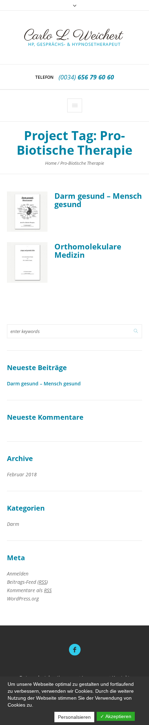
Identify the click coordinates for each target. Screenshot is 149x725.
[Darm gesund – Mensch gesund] (27, 211)
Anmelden (17, 573)
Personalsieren (74, 717)
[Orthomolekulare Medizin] (27, 262)
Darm (13, 524)
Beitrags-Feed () (27, 582)
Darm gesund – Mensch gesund (98, 199)
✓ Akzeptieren (115, 716)
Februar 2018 (22, 474)
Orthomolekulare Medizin (87, 250)
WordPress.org (23, 598)
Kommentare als (29, 590)
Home (50, 163)
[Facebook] (75, 649)
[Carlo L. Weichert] (74, 37)
